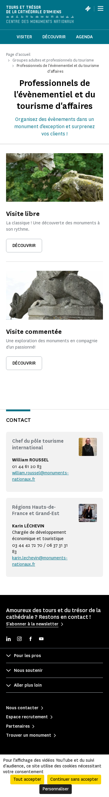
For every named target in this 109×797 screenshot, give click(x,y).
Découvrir (54, 37)
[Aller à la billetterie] (88, 8)
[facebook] (30, 639)
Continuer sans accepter (74, 779)
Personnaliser (55, 789)
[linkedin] (8, 639)
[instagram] (19, 639)
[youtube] (41, 639)
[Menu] (100, 8)
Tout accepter (27, 779)
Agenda (84, 37)
